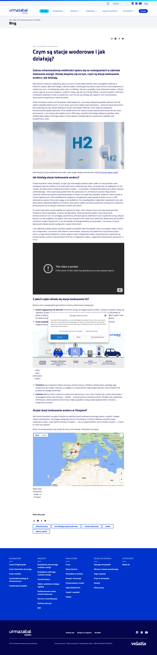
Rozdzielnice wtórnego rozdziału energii (46, 573)
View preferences (97, 337)
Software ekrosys (44, 603)
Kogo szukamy (100, 573)
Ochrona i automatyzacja (47, 598)
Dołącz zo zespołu (84, 632)
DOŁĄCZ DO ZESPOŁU (110, 11)
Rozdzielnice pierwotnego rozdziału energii (47, 566)
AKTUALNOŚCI (128, 11)
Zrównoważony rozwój (75, 583)
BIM (39, 607)
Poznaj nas (70, 632)
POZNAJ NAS (90, 11)
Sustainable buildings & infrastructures (18, 580)
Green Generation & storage (20, 569)
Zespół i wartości (73, 592)
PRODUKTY (74, 11)
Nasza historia (71, 569)
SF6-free (44, 11)
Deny (78, 337)
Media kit (126, 564)
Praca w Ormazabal (101, 578)
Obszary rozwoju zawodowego (106, 569)
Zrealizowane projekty (18, 585)
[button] (105, 315)
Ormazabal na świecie (74, 573)
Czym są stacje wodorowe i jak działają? (70, 331)
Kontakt (143, 11)
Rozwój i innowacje (73, 578)
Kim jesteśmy (71, 558)
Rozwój (97, 583)
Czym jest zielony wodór (109, 172)
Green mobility (15, 573)
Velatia (68, 596)
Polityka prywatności (92, 331)
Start (10, 20)
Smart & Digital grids (17, 564)
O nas (68, 564)
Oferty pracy (99, 587)
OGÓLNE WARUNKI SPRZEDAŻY (103, 643)
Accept (59, 337)
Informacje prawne (60, 643)
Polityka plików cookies (86, 643)
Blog (146, 4)
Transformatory (43, 579)
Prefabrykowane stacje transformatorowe (46, 592)
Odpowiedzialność (73, 587)
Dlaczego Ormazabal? (102, 564)
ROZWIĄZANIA (58, 11)
